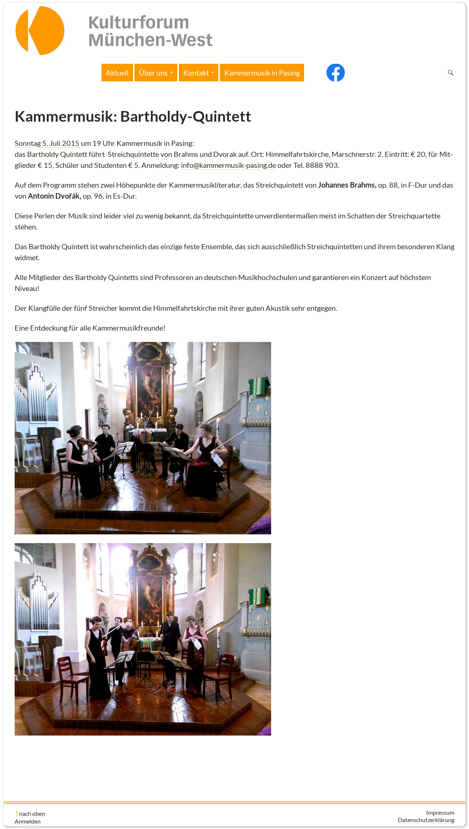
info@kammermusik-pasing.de (228, 165)
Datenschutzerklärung (426, 819)
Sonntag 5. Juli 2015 (47, 143)
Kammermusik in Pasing (262, 72)
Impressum (440, 812)
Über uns (153, 72)
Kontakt (196, 72)
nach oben (32, 813)
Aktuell (117, 72)
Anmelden (28, 821)
